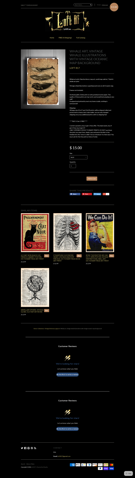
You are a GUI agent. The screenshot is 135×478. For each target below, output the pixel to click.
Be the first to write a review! (67, 375)
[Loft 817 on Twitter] (22, 448)
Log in (23, 4)
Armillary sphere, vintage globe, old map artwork (32, 311)
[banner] (67, 20)
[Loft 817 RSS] (35, 448)
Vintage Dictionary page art (52, 328)
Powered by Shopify (41, 467)
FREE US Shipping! (65, 38)
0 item (99, 4)
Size (71, 153)
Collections (41, 328)
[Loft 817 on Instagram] (28, 448)
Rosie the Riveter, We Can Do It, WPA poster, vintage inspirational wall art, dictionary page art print (97, 258)
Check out (105, 4)
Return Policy (30, 464)
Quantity (73, 162)
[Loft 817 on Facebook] (25, 448)
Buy (46, 256)
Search (23, 464)
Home (52, 38)
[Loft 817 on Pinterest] (32, 448)
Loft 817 (75, 67)
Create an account (32, 4)
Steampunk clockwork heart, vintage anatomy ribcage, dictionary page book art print (66, 258)
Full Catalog (80, 38)
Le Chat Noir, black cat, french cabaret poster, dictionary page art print (32, 257)
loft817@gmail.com (64, 456)
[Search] (91, 4)
